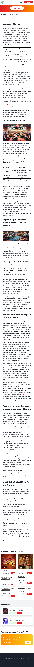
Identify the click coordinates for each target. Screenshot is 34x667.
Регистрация (28, 2)
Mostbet (9, 105)
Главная (3, 14)
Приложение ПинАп (13, 14)
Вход (21, 2)
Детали (28, 642)
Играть (13, 573)
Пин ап (24, 394)
